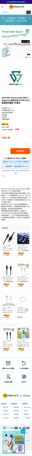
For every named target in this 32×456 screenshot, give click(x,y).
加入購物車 (20, 151)
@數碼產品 (11, 18)
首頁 (3, 18)
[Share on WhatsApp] (3, 176)
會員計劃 (16, 407)
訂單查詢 (16, 414)
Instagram (6, 417)
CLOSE (23, 431)
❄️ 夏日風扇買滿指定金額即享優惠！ (16, 2)
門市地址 (5, 410)
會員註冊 (16, 410)
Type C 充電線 (21, 21)
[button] (2, 7)
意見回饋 (16, 417)
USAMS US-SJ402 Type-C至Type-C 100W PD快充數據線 (22, 248)
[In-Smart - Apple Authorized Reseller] (17, 7)
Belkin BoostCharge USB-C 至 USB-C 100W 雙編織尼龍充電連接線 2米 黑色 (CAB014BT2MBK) (9, 279)
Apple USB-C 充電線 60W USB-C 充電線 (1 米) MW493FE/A (23, 310)
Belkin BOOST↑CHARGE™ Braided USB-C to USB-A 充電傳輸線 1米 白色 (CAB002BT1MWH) (8, 310)
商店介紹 (5, 407)
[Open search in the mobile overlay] (16, 12)
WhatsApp (27, 407)
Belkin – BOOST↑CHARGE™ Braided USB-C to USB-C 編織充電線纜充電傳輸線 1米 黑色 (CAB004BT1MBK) (8, 344)
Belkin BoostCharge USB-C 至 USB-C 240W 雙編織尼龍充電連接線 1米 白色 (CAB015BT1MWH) (22, 279)
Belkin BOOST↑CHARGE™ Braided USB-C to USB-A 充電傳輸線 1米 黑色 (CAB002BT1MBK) (8, 248)
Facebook (6, 414)
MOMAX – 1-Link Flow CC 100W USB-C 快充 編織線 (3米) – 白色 (23, 344)
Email (25, 410)
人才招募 (26, 417)
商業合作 (26, 414)
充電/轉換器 (22, 18)
